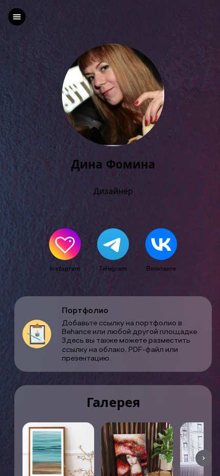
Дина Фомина (113, 165)
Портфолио (85, 310)
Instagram (65, 268)
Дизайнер (113, 191)
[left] (17, 17)
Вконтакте (161, 268)
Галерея (113, 403)
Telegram (113, 268)
